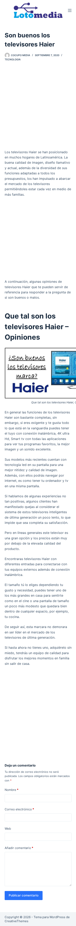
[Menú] (70, 10)
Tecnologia (13, 59)
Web (8, 828)
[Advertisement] (38, 107)
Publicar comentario (24, 895)
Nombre (11, 790)
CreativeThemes (16, 921)
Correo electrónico (19, 809)
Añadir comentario (19, 848)
